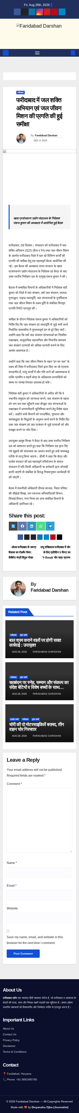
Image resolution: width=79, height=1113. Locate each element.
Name (12, 862)
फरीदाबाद (20, 92)
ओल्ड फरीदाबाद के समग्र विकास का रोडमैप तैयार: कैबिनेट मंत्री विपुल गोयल (22, 552)
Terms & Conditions (14, 1051)
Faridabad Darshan (46, 135)
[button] (67, 52)
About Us (8, 1028)
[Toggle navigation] (37, 53)
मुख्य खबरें (23, 635)
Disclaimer (9, 1045)
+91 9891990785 (27, 1079)
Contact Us (9, 1034)
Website (12, 908)
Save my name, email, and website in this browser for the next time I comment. (35, 939)
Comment (14, 783)
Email (11, 885)
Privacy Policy (11, 1040)
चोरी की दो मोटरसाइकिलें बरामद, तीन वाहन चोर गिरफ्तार (36, 727)
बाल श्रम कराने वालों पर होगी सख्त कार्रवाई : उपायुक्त (35, 643)
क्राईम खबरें (14, 719)
